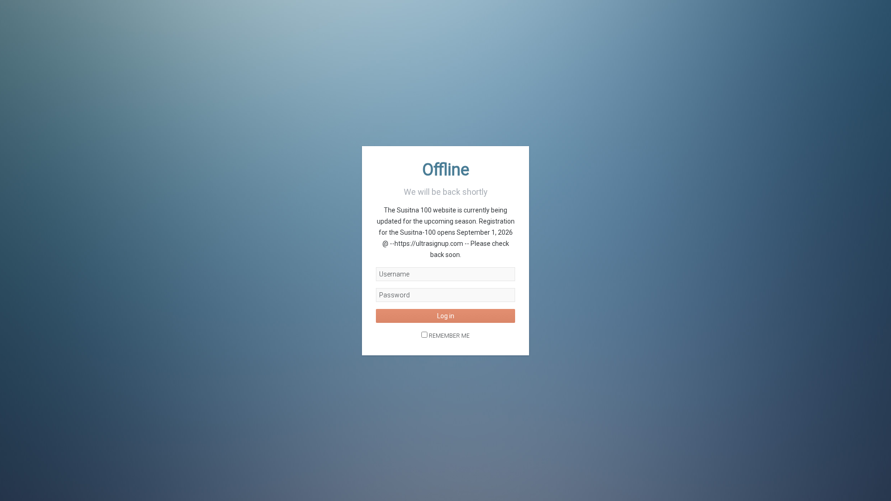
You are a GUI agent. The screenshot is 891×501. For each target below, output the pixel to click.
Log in (445, 316)
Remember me (449, 336)
